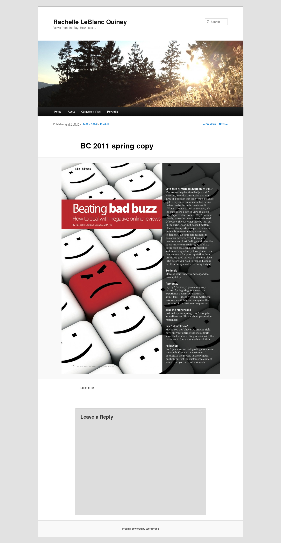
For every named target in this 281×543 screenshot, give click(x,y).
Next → (223, 124)
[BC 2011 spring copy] (140, 268)
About (71, 111)
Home (57, 111)
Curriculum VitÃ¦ (91, 111)
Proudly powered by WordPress (140, 528)
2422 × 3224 (90, 124)
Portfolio (112, 111)
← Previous (209, 124)
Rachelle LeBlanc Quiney (90, 21)
